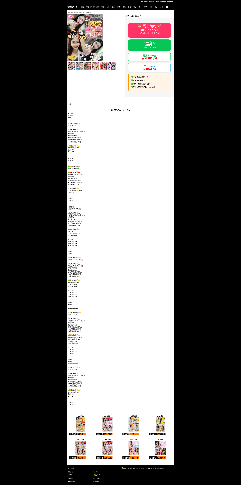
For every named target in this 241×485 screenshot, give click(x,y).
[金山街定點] (80, 424)
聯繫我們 (151, 1)
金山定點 (160, 440)
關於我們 (70, 472)
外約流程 (157, 1)
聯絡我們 (95, 472)
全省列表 (146, 1)
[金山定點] (160, 448)
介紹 (70, 104)
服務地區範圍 (170, 1)
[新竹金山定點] (80, 448)
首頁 (142, 1)
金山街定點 (81, 416)
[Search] (167, 7)
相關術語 (70, 474)
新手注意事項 (163, 1)
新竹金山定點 (80, 440)
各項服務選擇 (96, 481)
